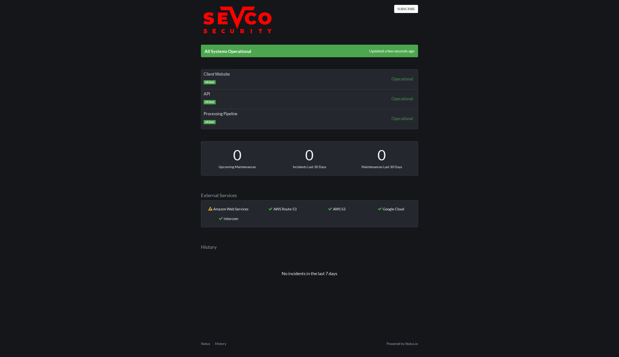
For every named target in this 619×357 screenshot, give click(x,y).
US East (209, 82)
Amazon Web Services (231, 209)
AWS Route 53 (285, 209)
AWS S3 (339, 209)
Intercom (231, 218)
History (220, 344)
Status (205, 344)
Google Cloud (393, 209)
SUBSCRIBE (406, 9)
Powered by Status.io (402, 344)
